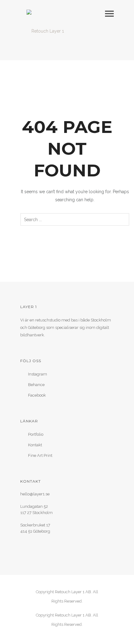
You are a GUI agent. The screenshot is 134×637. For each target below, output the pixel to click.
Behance (36, 384)
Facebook (37, 395)
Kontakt (35, 445)
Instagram (37, 374)
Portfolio (35, 434)
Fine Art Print (40, 455)
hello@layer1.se (35, 494)
